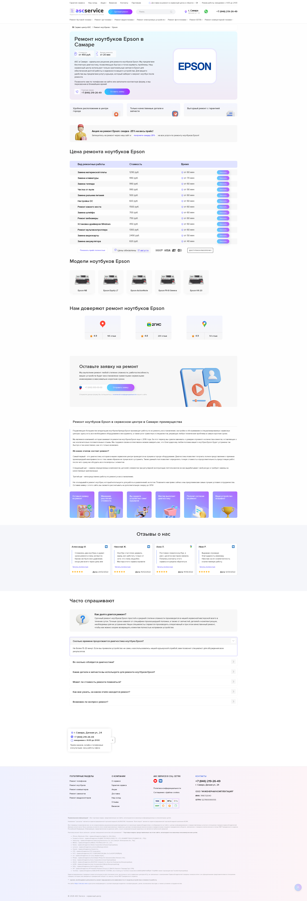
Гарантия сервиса (77, 3)
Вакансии (113, 3)
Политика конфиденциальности (167, 788)
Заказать (223, 172)
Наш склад (92, 3)
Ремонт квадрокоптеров (80, 798)
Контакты (124, 3)
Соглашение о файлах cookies (167, 792)
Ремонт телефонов (78, 781)
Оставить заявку (117, 92)
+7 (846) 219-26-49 (226, 11)
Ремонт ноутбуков (78, 785)
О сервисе (116, 781)
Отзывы (115, 802)
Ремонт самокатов (78, 793)
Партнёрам (136, 3)
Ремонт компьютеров (79, 789)
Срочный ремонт (121, 12)
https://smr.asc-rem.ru (81, 883)
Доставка (116, 793)
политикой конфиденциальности (124, 395)
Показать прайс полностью (92, 250)
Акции (103, 3)
